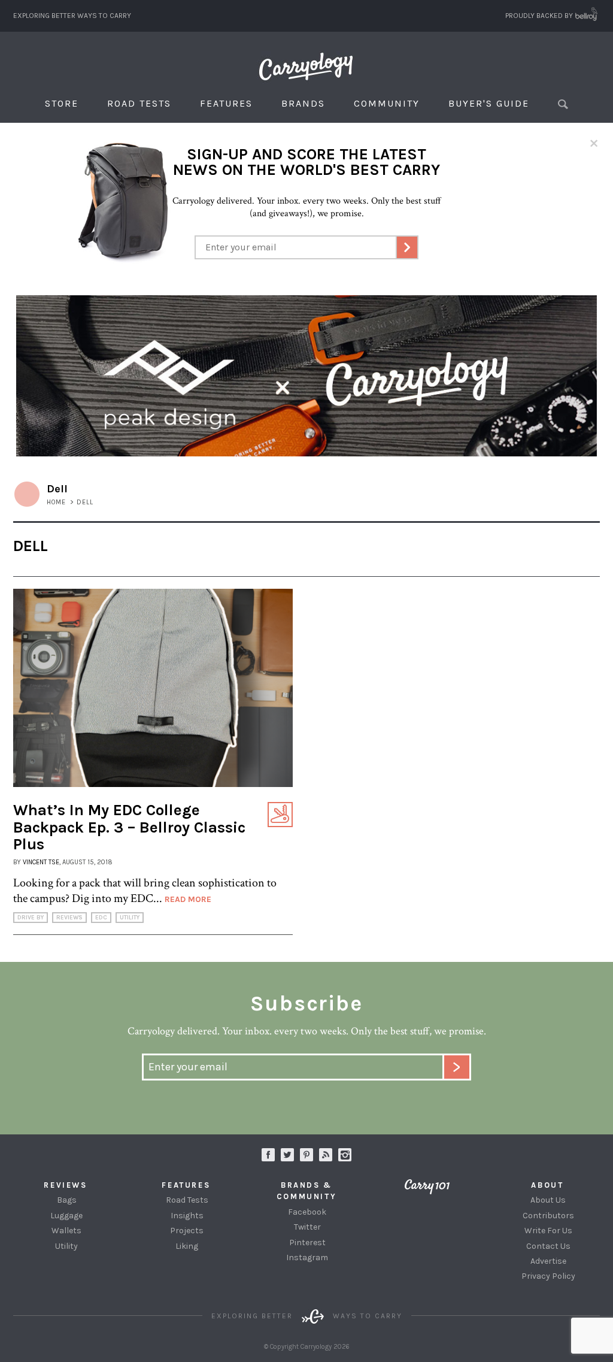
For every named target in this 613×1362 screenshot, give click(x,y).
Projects (187, 1230)
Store (61, 103)
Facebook (307, 1212)
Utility (129, 917)
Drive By (30, 917)
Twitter (307, 1227)
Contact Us (548, 1246)
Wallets (66, 1230)
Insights (187, 1215)
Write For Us (548, 1230)
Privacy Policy (548, 1276)
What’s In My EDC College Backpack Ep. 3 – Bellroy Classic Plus (129, 827)
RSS (325, 1154)
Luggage (66, 1215)
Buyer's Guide (488, 103)
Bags (67, 1200)
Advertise (548, 1261)
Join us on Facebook (268, 1154)
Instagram (344, 1154)
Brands (303, 103)
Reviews (69, 917)
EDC (101, 917)
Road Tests (139, 103)
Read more (188, 899)
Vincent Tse (41, 862)
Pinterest (307, 1242)
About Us (548, 1200)
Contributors (548, 1215)
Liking (186, 1246)
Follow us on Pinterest (306, 1154)
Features (226, 103)
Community (387, 103)
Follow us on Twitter (287, 1154)
